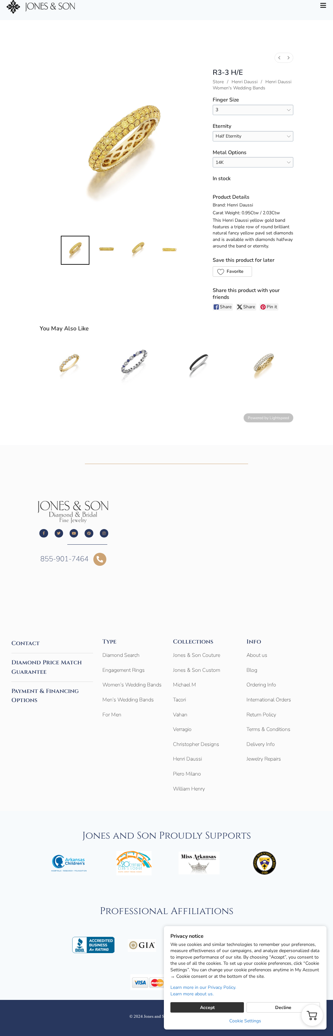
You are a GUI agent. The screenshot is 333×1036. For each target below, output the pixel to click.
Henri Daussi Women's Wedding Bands (252, 85)
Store (218, 82)
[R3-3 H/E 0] (75, 250)
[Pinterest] (89, 533)
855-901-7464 (64, 559)
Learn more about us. (192, 994)
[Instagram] (104, 533)
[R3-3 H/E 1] (106, 250)
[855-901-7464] (99, 559)
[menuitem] (279, 57)
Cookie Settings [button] (245, 1021)
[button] (232, 271)
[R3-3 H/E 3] (169, 250)
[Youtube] (74, 533)
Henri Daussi (245, 82)
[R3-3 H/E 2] (138, 250)
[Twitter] (59, 533)
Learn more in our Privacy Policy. (203, 987)
